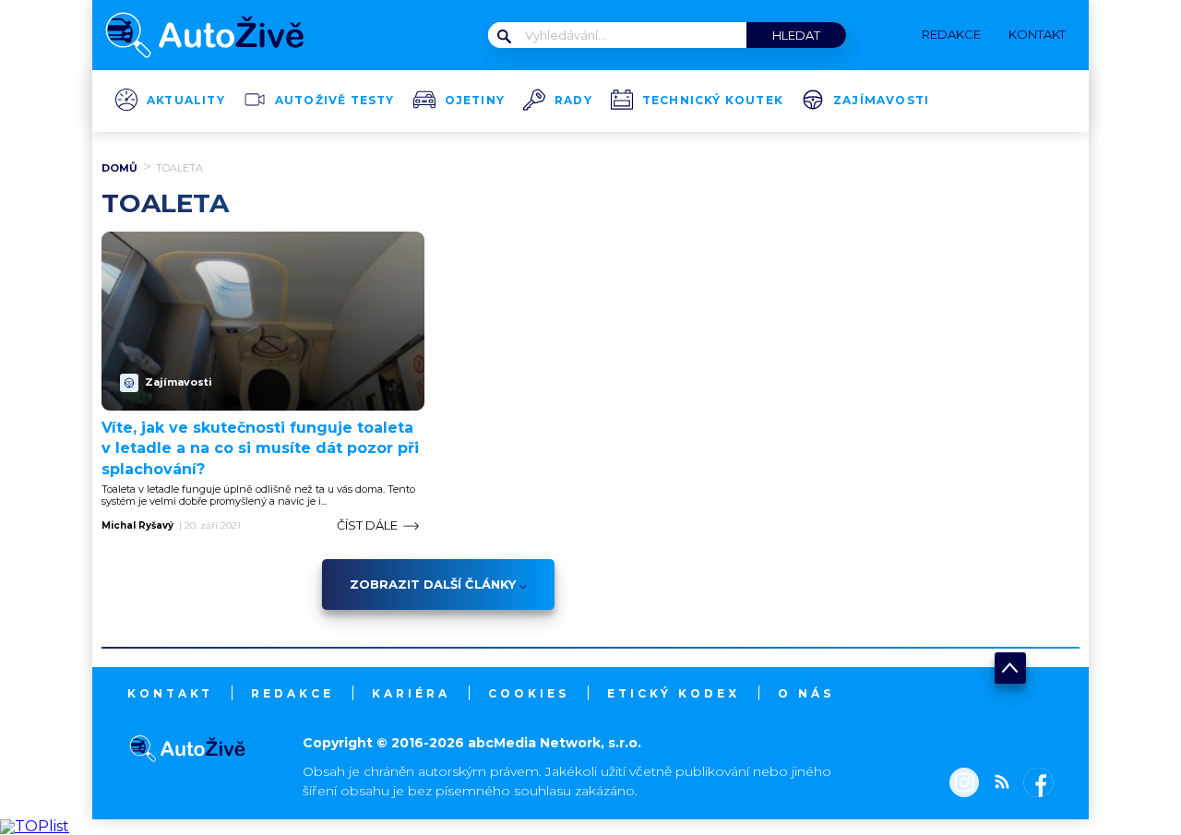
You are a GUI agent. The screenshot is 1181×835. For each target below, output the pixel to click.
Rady (573, 100)
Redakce (292, 693)
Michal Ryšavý (137, 526)
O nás (806, 693)
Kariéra (411, 693)
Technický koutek (712, 100)
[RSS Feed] (997, 784)
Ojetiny (475, 100)
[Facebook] (1035, 784)
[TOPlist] (34, 826)
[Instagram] (964, 784)
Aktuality (186, 100)
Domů (119, 167)
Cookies (528, 693)
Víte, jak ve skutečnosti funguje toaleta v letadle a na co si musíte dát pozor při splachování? (260, 448)
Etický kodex (673, 693)
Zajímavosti (881, 100)
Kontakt (170, 693)
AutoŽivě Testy (335, 100)
